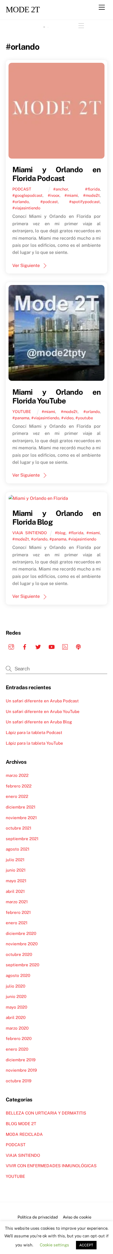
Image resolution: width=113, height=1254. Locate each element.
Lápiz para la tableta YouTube (34, 743)
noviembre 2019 (21, 1070)
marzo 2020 (17, 1028)
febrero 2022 (19, 786)
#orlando (20, 201)
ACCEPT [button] (86, 1245)
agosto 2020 (18, 975)
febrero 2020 (19, 1038)
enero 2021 (16, 922)
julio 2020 (15, 986)
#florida (92, 189)
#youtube (84, 417)
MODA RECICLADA (24, 1134)
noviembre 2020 (22, 943)
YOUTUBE (21, 411)
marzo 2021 (17, 901)
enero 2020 (17, 1049)
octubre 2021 (18, 828)
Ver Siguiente (26, 265)
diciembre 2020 (21, 933)
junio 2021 (16, 870)
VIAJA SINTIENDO (29, 532)
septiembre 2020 (22, 964)
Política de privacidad (38, 1217)
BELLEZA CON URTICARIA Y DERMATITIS (46, 1113)
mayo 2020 (16, 1007)
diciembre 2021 (20, 807)
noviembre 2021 (21, 817)
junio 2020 (16, 996)
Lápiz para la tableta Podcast (34, 732)
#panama (20, 417)
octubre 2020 (19, 954)
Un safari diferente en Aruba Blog (39, 722)
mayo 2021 (16, 880)
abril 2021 (15, 891)
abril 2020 (16, 1017)
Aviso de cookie (77, 1217)
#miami (71, 195)
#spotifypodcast (84, 201)
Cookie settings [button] (54, 1245)
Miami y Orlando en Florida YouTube (56, 396)
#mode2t (91, 195)
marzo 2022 (17, 775)
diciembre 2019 (20, 1059)
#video (67, 417)
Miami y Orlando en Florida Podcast (56, 174)
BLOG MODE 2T (21, 1123)
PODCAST (21, 189)
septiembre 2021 (22, 838)
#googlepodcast (27, 195)
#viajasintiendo (26, 208)
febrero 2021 (18, 912)
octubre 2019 (18, 1080)
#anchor (60, 189)
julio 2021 (15, 859)
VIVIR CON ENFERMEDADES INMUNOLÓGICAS (51, 1165)
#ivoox (54, 195)
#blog (60, 532)
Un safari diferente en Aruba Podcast (42, 701)
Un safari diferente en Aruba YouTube (43, 711)
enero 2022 (17, 796)
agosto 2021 (17, 849)
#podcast (49, 201)
